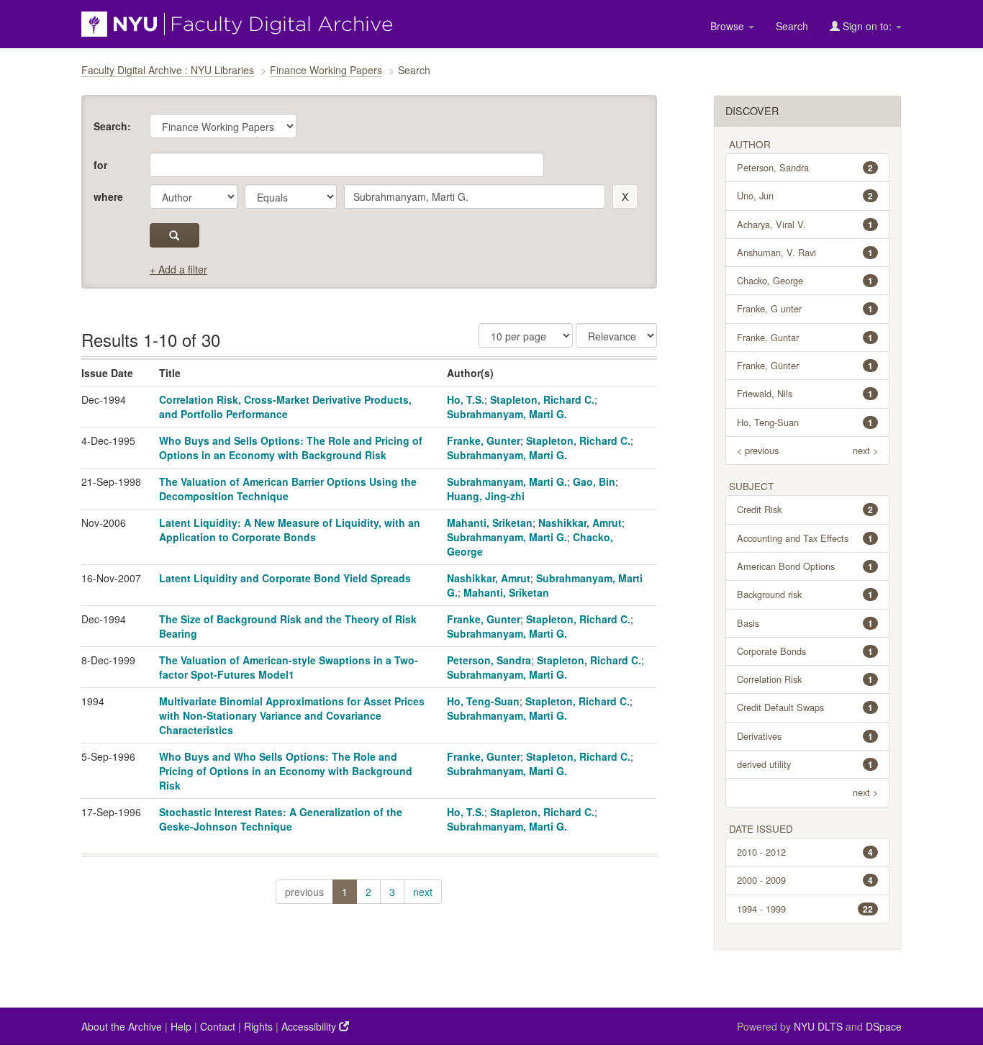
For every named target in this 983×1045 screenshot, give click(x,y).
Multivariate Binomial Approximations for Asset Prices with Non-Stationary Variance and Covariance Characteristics (292, 715)
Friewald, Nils (805, 393)
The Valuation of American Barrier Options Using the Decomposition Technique (288, 488)
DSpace (884, 1026)
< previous (758, 450)
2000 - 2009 (805, 880)
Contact (217, 1026)
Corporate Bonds (805, 651)
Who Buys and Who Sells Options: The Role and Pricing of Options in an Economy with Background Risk (285, 770)
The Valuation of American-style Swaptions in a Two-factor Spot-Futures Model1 (288, 667)
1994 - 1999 (805, 908)
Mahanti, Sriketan (490, 522)
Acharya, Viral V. (805, 224)
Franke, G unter (805, 308)
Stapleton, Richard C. (542, 399)
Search (792, 26)
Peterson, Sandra (489, 660)
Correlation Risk (805, 679)
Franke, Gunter (483, 440)
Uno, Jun (805, 195)
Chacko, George (805, 280)
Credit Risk (805, 509)
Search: (112, 126)
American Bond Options (805, 566)
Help (181, 1026)
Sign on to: (867, 26)
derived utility (805, 764)
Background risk (805, 594)
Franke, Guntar (805, 337)
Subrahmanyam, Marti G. (507, 414)
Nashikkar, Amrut (580, 522)
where (108, 196)
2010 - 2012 (805, 852)
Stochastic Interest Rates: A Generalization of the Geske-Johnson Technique (280, 819)
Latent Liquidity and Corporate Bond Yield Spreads (285, 578)
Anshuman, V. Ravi (805, 252)
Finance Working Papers (326, 70)
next (422, 892)
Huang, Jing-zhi (486, 496)
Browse (728, 26)
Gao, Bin (594, 481)
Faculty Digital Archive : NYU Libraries (167, 70)
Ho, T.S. (465, 399)
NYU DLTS (818, 1026)
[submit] (174, 235)
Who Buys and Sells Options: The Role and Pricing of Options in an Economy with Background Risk (290, 447)
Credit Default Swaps (805, 707)
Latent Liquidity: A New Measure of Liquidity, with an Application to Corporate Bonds (289, 529)
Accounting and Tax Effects (805, 538)
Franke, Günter (805, 365)
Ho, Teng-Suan (483, 701)
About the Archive (121, 1026)
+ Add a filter (178, 269)
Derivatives (805, 736)
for (100, 165)
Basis (805, 623)
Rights (258, 1026)
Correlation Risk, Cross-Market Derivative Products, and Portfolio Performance (285, 406)
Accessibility (310, 1026)
